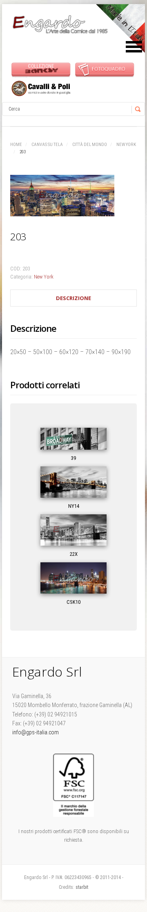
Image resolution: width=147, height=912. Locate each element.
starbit (82, 887)
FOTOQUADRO (105, 69)
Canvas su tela (47, 144)
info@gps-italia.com (35, 732)
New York (126, 144)
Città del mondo (89, 144)
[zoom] (73, 197)
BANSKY (41, 69)
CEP (41, 88)
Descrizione (73, 298)
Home (16, 144)
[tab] (73, 298)
